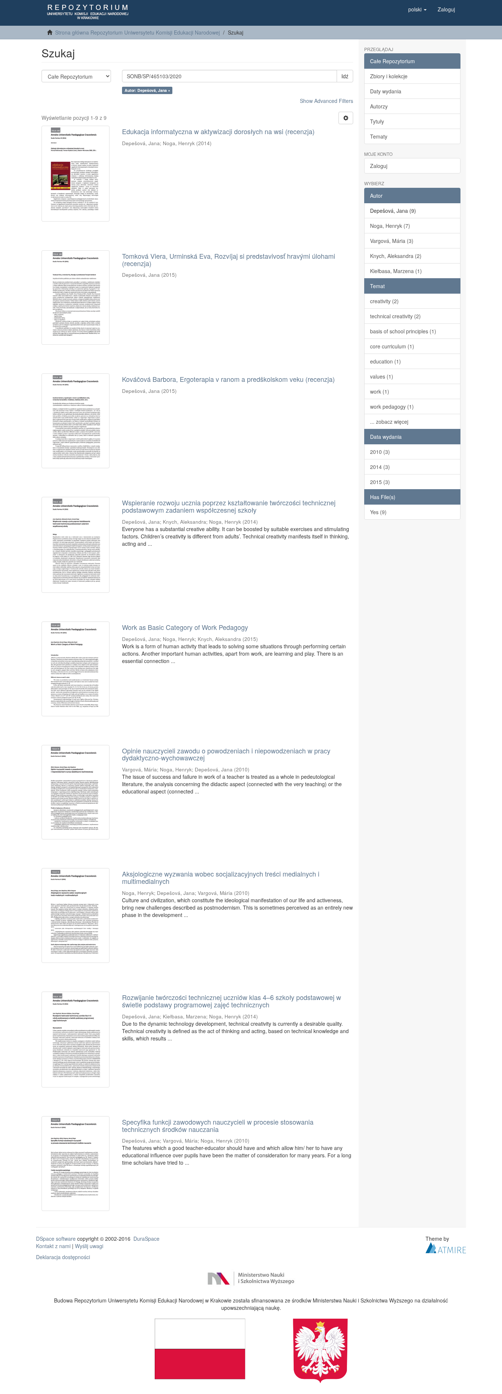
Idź (344, 76)
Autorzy (379, 106)
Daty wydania (385, 91)
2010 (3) (380, 451)
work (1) (379, 391)
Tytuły (377, 121)
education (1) (385, 361)
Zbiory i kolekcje (389, 76)
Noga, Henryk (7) (390, 225)
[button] (417, 9)
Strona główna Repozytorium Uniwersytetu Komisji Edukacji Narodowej (137, 32)
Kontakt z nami (53, 1246)
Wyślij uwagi (89, 1246)
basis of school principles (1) (403, 331)
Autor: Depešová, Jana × (147, 90)
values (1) (381, 376)
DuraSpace (146, 1238)
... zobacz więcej (389, 421)
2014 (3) (380, 466)
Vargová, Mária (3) (391, 240)
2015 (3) (380, 481)
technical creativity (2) (395, 316)
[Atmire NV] (446, 1246)
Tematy (378, 136)
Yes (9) (378, 512)
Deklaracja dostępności (63, 1257)
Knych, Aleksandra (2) (396, 255)
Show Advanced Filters (326, 100)
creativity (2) (384, 301)
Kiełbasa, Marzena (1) (396, 271)
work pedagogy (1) (392, 406)
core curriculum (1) (392, 346)
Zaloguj (378, 165)
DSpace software (56, 1238)
